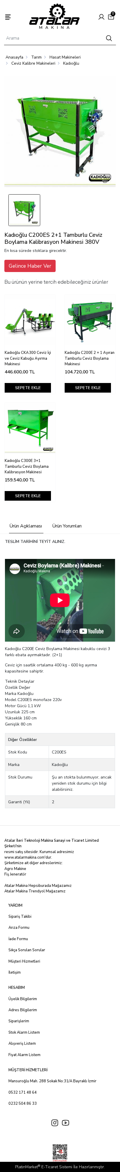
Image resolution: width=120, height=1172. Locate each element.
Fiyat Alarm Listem (24, 1055)
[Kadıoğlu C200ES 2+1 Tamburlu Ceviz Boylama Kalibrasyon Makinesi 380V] (60, 132)
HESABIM (16, 987)
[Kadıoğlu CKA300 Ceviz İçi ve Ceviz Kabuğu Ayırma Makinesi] (30, 319)
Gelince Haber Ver (30, 265)
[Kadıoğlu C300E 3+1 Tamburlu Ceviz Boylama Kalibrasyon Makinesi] (30, 428)
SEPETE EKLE (28, 388)
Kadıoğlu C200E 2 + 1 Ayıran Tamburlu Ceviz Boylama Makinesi (89, 358)
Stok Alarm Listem (24, 1032)
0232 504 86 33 (22, 1103)
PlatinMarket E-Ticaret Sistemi (43, 1167)
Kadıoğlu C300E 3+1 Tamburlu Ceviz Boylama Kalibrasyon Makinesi (27, 466)
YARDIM (15, 905)
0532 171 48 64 (22, 1092)
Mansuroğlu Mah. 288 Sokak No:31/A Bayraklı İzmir (52, 1081)
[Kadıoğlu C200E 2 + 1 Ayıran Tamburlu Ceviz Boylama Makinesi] (90, 319)
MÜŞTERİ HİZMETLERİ (27, 1070)
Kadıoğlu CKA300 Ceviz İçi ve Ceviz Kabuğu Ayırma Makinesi (28, 358)
